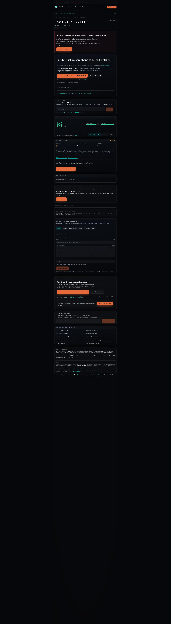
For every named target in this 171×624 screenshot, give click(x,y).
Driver (80, 228)
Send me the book (108, 320)
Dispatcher (87, 228)
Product (70, 6)
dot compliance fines (60, 343)
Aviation (77, 6)
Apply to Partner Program (104, 303)
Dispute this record (107, 134)
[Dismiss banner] (115, 2)
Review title (85, 239)
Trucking (82, 6)
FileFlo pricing (86, 79)
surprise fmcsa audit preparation (93, 343)
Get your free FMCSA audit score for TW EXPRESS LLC (72, 75)
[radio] (57, 234)
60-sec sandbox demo (79, 297)
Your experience (85, 245)
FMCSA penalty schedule (61, 157)
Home (56, 17)
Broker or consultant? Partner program (63, 112)
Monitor (109, 109)
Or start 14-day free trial (95, 75)
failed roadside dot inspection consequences (96, 336)
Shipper (65, 228)
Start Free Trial (111, 6)
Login (105, 6)
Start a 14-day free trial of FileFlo (66, 169)
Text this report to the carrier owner (64, 87)
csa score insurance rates (61, 340)
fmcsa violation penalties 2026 (92, 330)
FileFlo (57, 13)
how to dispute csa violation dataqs (93, 340)
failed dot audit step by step (62, 333)
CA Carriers (75, 17)
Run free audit (61, 199)
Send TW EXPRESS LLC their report (78, 112)
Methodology (76, 135)
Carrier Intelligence (64, 17)
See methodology (105, 65)
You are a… (58, 226)
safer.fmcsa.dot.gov (77, 371)
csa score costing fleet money (62, 330)
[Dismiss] (114, 100)
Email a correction (96, 374)
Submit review (63, 268)
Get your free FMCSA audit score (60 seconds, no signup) (73, 292)
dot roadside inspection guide (62, 336)
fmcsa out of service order (91, 333)
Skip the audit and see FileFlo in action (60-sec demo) (67, 82)
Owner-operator (73, 228)
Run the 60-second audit (64, 49)
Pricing (87, 6)
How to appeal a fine (73, 157)
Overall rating (60, 231)
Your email (59, 259)
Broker (58, 228)
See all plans (71, 297)
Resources (93, 6)
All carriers (112, 13)
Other (93, 228)
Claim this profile (94, 134)
